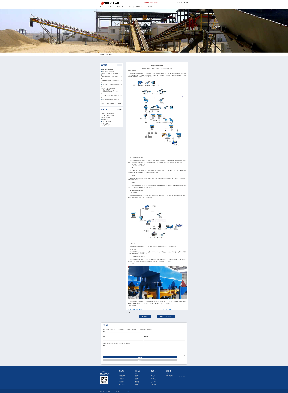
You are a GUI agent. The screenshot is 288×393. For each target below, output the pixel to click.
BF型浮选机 (153, 377)
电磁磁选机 (137, 384)
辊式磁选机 (137, 378)
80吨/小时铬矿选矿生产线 (108, 90)
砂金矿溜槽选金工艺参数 (107, 69)
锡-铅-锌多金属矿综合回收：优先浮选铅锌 (111, 103)
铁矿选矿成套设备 (106, 125)
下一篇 (165, 309)
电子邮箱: (146, 336)
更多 (120, 65)
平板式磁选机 (137, 381)
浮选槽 (152, 383)
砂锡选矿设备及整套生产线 (108, 113)
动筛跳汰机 (121, 381)
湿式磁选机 (137, 374)
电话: (104, 336)
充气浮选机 (153, 375)
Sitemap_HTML (140, 391)
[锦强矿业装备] (107, 3)
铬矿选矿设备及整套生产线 (108, 115)
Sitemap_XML (133, 391)
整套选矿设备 (139, 6)
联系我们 (150, 6)
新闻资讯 (129, 6)
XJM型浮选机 (153, 380)
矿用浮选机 (153, 374)
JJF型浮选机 (153, 381)
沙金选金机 (121, 380)
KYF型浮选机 (153, 384)
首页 (101, 6)
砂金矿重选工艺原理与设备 (108, 71)
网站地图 (128, 391)
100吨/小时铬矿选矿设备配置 (108, 88)
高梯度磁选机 (137, 383)
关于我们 (110, 6)
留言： (104, 345)
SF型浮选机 (153, 378)
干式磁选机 (137, 375)
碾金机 (120, 374)
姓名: (104, 331)
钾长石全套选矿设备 (106, 121)
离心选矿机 (121, 383)
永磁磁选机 (137, 380)
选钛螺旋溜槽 (122, 375)
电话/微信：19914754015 (166, 316)
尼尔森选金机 (122, 377)
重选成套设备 (105, 119)
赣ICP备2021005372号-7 (121, 391)
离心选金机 (121, 378)
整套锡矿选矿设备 (106, 117)
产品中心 (119, 6)
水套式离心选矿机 (122, 384)
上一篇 (135, 309)
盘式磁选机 (137, 377)
